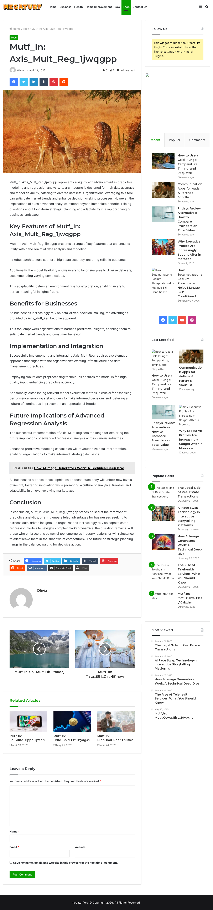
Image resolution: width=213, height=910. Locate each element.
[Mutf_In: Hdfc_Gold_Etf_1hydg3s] (72, 721)
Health (78, 7)
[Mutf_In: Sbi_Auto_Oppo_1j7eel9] (28, 721)
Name (15, 831)
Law (117, 7)
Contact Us (140, 7)
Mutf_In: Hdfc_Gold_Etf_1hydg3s (71, 738)
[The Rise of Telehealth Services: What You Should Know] (163, 571)
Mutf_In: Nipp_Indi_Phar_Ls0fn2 (115, 738)
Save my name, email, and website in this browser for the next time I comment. (65, 862)
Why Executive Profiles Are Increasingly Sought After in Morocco (189, 250)
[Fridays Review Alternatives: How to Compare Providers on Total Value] (163, 214)
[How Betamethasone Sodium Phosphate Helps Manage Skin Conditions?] (163, 281)
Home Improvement (99, 7)
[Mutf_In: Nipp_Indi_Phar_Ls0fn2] (116, 721)
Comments (197, 140)
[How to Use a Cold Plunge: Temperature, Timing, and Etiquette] (163, 161)
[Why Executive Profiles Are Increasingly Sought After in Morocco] (163, 247)
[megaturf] (22, 7)
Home (53, 7)
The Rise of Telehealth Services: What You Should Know (189, 573)
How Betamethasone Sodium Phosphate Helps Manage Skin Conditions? (190, 283)
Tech (126, 7)
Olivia (20, 70)
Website (80, 847)
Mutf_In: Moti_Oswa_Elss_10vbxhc (190, 598)
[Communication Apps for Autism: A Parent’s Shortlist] (163, 190)
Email (14, 847)
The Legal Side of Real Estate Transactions (189, 492)
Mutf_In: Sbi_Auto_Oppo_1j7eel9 (27, 738)
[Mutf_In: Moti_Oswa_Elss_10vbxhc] (163, 599)
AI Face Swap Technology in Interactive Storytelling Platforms (189, 516)
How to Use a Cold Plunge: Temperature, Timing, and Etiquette (188, 164)
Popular (174, 140)
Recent (155, 140)
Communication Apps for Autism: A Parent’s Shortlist (190, 376)
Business (65, 7)
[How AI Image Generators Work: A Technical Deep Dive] (163, 542)
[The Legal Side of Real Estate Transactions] (163, 493)
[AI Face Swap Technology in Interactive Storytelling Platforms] (163, 513)
